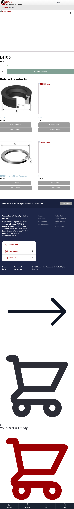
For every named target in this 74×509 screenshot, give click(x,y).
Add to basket (40, 72)
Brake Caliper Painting (60, 222)
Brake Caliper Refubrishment (60, 217)
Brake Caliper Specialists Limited (22, 203)
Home (40, 216)
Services (41, 219)
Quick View (16, 124)
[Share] (68, 2)
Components (43, 225)
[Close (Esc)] (72, 2)
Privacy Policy (4, 268)
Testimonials (59, 226)
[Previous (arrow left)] (3, 254)
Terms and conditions (18, 268)
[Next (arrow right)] (70, 254)
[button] (37, 348)
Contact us (66, 203)
